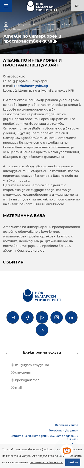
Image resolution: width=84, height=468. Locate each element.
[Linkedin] (71, 317)
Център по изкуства (45, 29)
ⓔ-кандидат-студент (30, 365)
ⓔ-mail (16, 387)
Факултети (26, 24)
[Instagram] (56, 317)
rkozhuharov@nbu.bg (31, 86)
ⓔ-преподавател (25, 380)
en (77, 5)
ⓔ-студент (21, 372)
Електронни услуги (42, 352)
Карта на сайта (66, 425)
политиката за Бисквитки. (46, 462)
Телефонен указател (63, 430)
